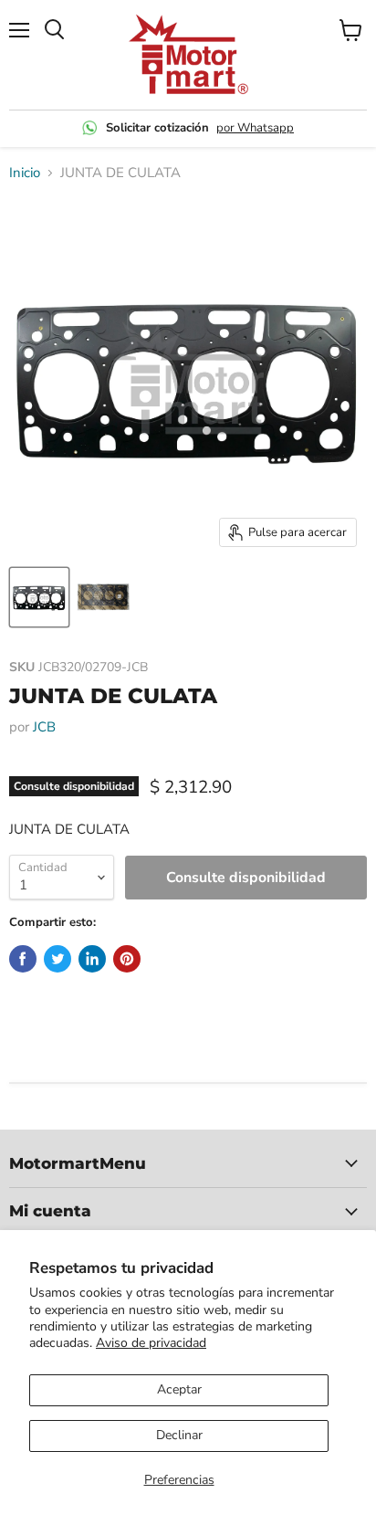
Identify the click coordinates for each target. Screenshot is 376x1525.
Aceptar (179, 1389)
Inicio (24, 173)
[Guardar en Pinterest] (127, 959)
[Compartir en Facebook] (23, 959)
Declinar (179, 1435)
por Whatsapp (255, 128)
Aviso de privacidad (151, 1342)
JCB (44, 727)
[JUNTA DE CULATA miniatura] (39, 597)
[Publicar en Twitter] (57, 959)
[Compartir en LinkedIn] (92, 959)
